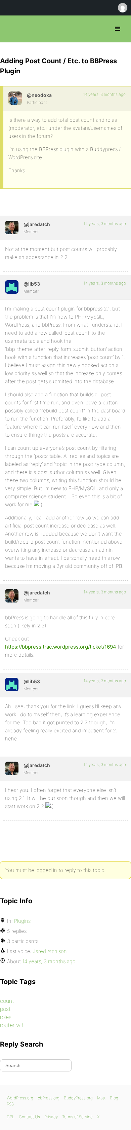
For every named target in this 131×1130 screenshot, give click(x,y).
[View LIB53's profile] (11, 287)
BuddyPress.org (78, 1097)
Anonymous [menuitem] (122, 7)
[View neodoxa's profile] (15, 98)
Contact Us (29, 1116)
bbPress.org (11, 28)
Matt (101, 1097)
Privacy (51, 1116)
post (5, 1009)
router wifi (12, 1025)
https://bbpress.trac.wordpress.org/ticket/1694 (60, 647)
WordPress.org (20, 1097)
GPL (10, 1116)
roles (5, 1017)
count (7, 1000)
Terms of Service (77, 1116)
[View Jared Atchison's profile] (11, 227)
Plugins (22, 921)
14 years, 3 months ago (104, 94)
